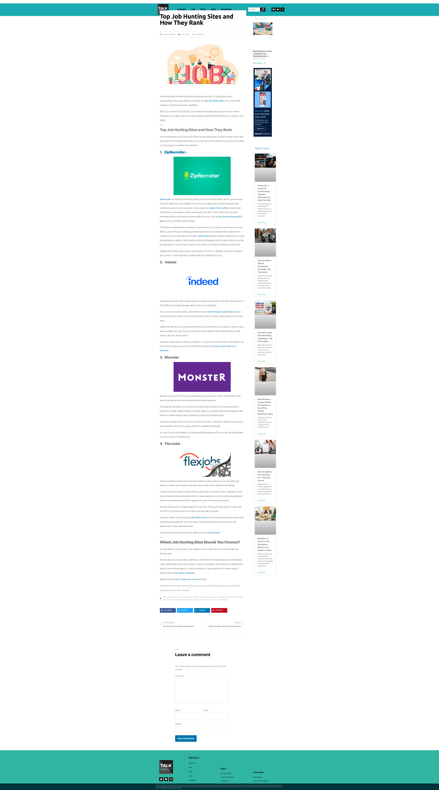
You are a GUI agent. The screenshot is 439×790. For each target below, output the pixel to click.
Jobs (213, 9)
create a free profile (218, 208)
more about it (213, 532)
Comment (180, 676)
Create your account (189, 579)
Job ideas (213, 597)
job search (178, 600)
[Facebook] (273, 9)
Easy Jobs (166, 597)
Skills (205, 600)
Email (206, 710)
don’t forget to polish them (221, 312)
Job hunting (204, 597)
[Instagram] (282, 9)
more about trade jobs (184, 573)
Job (181, 597)
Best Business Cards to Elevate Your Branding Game (262, 53)
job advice (188, 597)
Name (178, 710)
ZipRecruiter (165, 199)
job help (196, 597)
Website (178, 724)
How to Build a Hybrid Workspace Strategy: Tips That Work (264, 266)
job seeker (188, 600)
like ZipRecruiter (198, 517)
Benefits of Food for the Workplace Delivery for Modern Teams (265, 544)
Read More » (258, 63)
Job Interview (223, 597)
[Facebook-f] (166, 779)
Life (193, 9)
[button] (168, 610)
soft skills (213, 600)
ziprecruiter (223, 600)
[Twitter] (278, 9)
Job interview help (235, 597)
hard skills (175, 597)
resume (200, 600)
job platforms (168, 600)
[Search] (262, 9)
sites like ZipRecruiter (214, 101)
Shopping (226, 9)
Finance (181, 9)
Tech (203, 9)
